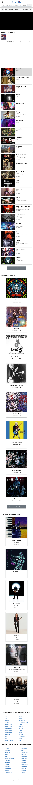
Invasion (16, 328)
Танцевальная (24, 9)
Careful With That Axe (16, 385)
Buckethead (16, 667)
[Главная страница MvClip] (16, 2)
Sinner (16, 300)
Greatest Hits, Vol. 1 (16, 357)
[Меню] (2, 2)
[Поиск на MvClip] (30, 5)
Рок (6, 9)
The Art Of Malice (16, 442)
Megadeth (16, 699)
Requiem (16, 499)
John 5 (15, 35)
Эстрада (17, 9)
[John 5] (3, 37)
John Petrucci (16, 540)
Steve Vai (16, 635)
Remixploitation (16, 470)
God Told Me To (16, 413)
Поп (2, 9)
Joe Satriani (16, 603)
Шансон (11, 9)
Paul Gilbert (16, 572)
